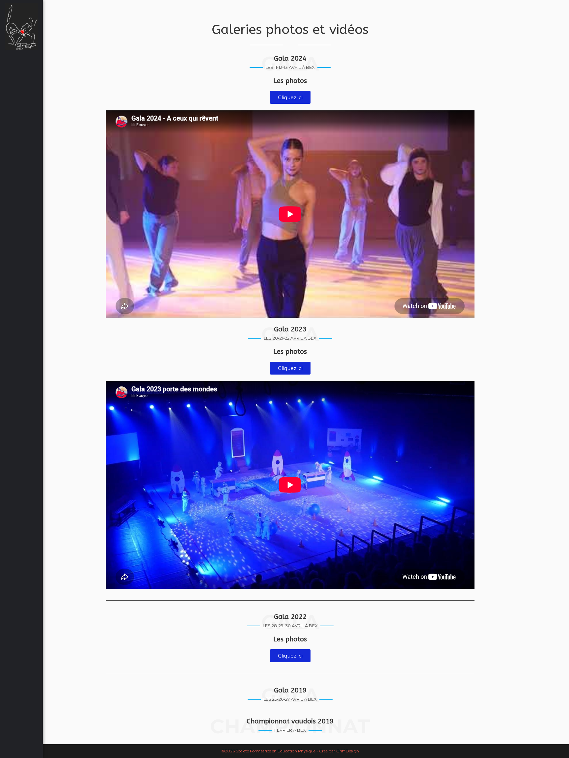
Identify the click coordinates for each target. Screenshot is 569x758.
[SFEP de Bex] (21, 27)
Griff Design (347, 750)
